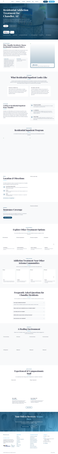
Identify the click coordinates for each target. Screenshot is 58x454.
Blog (33, 1)
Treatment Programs (20, 439)
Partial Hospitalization (33, 440)
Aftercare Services (33, 446)
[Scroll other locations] (53, 277)
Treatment (18, 1)
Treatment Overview (33, 436)
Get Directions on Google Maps (8, 198)
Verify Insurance (13, 25)
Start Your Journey (25, 426)
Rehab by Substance (33, 447)
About (12, 1)
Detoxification (32, 437)
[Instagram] (45, 443)
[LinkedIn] (46, 443)
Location (23, 1)
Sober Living (32, 444)
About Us (18, 437)
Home (18, 436)
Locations (18, 440)
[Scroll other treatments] (53, 244)
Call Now (45, 1)
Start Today (52, 1)
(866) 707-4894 (46, 436)
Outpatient (32, 443)
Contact (36, 1)
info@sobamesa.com (47, 441)
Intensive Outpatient (33, 442)
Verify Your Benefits (7, 217)
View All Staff (29, 407)
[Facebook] (43, 443)
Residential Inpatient (33, 439)
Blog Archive (19, 444)
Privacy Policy (53, 452)
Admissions (29, 1)
